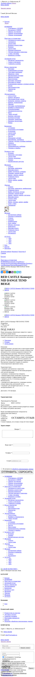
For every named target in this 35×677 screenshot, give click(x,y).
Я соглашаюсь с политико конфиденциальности (11, 658)
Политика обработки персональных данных (14, 674)
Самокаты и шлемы (14, 64)
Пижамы (11, 220)
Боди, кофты (12, 223)
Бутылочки (11, 131)
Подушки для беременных (16, 106)
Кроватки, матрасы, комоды (17, 101)
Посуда (10, 136)
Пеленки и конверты (14, 216)
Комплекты (11, 226)
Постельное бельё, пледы (16, 99)
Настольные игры (14, 87)
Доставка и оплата (10, 614)
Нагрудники (12, 144)
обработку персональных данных (22, 469)
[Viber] (12, 272)
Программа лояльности (11, 618)
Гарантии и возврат (10, 616)
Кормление (8, 126)
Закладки (22, 251)
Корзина (15, 251)
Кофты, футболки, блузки (16, 192)
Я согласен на (18, 469)
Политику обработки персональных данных (18, 621)
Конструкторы (12, 79)
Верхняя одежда (13, 170)
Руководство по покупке (12, 613)
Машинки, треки (13, 74)
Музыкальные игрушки (15, 75)
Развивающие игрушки (15, 70)
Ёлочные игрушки (14, 117)
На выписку (12, 233)
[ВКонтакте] (2, 272)
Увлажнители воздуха (15, 111)
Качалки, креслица (14, 116)
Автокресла (12, 42)
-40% (9, 241)
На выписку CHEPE (14, 30)
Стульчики (11, 128)
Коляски (11, 47)
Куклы (10, 85)
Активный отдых (10, 58)
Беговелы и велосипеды (16, 60)
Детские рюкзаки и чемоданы (17, 52)
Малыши (7, 213)
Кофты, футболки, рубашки (17, 171)
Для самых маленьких (15, 72)
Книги (10, 90)
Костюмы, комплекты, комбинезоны (19, 188)
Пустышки (11, 134)
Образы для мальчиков (15, 33)
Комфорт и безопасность (16, 107)
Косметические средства (16, 161)
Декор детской (12, 114)
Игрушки (11, 69)
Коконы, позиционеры (15, 102)
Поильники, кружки (14, 138)
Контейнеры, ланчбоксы (16, 139)
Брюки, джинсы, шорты (15, 175)
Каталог (7, 578)
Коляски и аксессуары (15, 45)
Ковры (10, 123)
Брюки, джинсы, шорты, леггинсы (19, 195)
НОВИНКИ (8, 26)
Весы (10, 112)
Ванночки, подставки (15, 155)
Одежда (10, 166)
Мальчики (7, 165)
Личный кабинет (6, 3)
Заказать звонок (6, 8)
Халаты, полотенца (14, 158)
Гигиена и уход (9, 151)
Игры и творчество (10, 67)
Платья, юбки (12, 198)
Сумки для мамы (13, 53)
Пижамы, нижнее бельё (15, 173)
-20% (9, 238)
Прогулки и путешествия (12, 38)
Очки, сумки (12, 203)
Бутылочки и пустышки (16, 129)
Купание (11, 153)
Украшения (11, 205)
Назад (6, 23)
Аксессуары (12, 43)
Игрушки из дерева (14, 82)
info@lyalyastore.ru (11, 635)
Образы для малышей (15, 35)
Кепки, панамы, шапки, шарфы (18, 202)
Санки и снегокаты (14, 62)
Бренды (6, 619)
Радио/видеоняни (13, 109)
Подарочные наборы (14, 214)
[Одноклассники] (4, 272)
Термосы (11, 143)
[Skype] (17, 272)
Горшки (10, 160)
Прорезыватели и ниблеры (16, 146)
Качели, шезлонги (14, 97)
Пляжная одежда (13, 176)
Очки (10, 181)
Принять (31, 668)
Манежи (11, 104)
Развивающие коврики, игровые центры (21, 84)
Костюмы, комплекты (15, 168)
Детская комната (9, 94)
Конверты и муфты (14, 55)
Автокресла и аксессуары (16, 40)
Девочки (7, 185)
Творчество (11, 89)
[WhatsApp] (15, 272)
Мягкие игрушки (13, 77)
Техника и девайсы (14, 148)
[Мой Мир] (7, 272)
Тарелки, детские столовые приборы (20, 141)
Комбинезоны (12, 221)
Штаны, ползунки (14, 225)
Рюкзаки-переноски (14, 50)
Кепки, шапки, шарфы (15, 180)
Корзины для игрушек (15, 121)
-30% (9, 240)
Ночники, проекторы (15, 119)
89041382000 (5, 5)
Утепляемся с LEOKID (15, 28)
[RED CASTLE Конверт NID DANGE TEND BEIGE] (19, 290)
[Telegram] (20, 272)
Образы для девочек (14, 31)
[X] (10, 272)
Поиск (14, 3)
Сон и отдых (12, 96)
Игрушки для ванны (14, 80)
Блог (5, 604)
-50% (9, 243)
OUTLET (7, 236)
